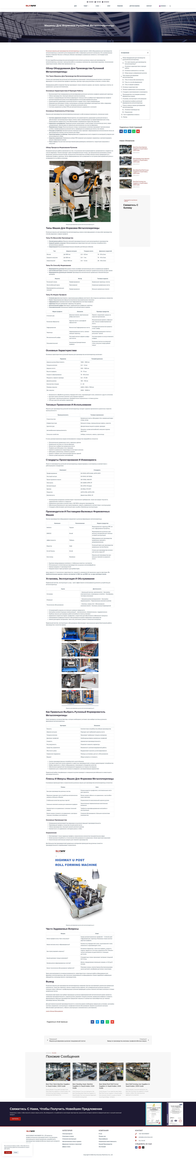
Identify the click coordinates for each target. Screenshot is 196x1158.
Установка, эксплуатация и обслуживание (134, 98)
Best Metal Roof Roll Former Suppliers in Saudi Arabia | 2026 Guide (141, 171)
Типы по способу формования (133, 82)
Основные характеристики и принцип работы (135, 67)
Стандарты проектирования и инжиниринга (135, 92)
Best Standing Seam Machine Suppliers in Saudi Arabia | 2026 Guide (141, 160)
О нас (97, 6)
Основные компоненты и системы (134, 70)
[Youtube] (140, 1147)
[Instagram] (143, 1147)
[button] (92, 1022)
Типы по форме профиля (132, 84)
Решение (120, 6)
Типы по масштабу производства (134, 79)
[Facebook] (136, 1147)
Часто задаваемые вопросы (131, 114)
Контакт (149, 6)
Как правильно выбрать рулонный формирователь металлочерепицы (132, 102)
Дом (75, 6)
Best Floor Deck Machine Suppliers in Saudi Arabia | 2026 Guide (140, 149)
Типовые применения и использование (134, 89)
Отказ (15, 1152)
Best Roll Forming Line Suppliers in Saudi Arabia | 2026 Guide (140, 183)
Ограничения (128, 112)
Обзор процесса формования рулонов (136, 73)
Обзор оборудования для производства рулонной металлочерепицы (134, 58)
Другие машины (135, 6)
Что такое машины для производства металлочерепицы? (135, 63)
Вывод (125, 117)
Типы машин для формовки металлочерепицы (130, 76)
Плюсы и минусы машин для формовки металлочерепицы (134, 106)
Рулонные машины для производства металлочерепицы (62, 51)
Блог (108, 6)
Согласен (8, 1152)
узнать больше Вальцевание (54, 1011)
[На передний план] (170, 6)
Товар (85, 6)
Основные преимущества (132, 109)
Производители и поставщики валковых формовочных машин (134, 95)
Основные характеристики (130, 87)
